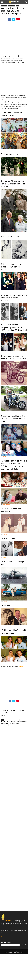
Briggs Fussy (5, 351)
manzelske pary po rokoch (14, 723)
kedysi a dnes (23, 721)
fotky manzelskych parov (14, 719)
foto (21, 719)
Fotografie (9, 5)
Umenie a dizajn (4, 5)
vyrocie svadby (12, 725)
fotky (6, 719)
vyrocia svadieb (4, 725)
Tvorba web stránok (12, 952)
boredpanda (21, 666)
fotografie (3, 721)
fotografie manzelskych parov (13, 721)
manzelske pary (4, 723)
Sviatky (13, 5)
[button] (26, 2)
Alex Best (5, 663)
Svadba (17, 5)
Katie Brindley (5, 456)
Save (18, 19)
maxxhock (4, 557)
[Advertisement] (14, 39)
